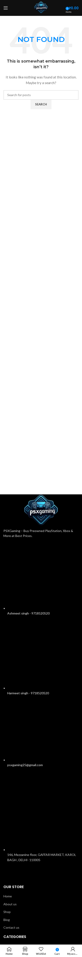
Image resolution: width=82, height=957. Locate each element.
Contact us (11, 927)
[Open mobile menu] (5, 7)
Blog (6, 920)
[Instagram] (9, 872)
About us (10, 904)
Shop (7, 912)
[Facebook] (21, 872)
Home (7, 896)
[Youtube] (45, 872)
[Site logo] (41, 8)
